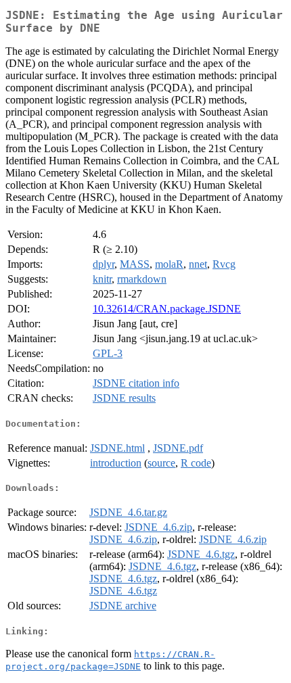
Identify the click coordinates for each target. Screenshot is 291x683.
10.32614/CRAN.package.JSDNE (167, 308)
